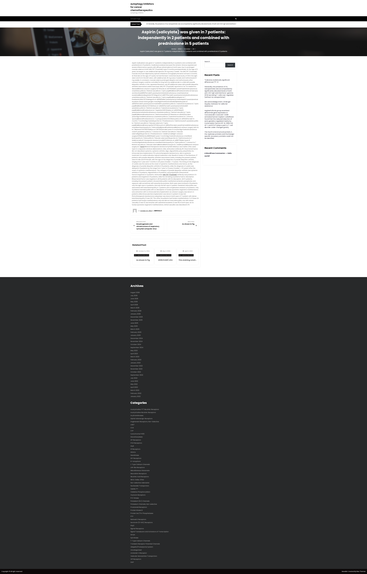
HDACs (133, 452)
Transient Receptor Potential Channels (145, 544)
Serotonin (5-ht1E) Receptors (141, 522)
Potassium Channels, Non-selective (143, 504)
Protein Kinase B (136, 510)
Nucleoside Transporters (139, 486)
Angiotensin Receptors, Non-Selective (144, 422)
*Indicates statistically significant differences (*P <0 (217, 81)
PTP (131, 516)
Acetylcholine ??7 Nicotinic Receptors (144, 409)
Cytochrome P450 (137, 434)
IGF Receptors (135, 458)
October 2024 (135, 344)
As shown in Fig (143, 260)
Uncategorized (136, 550)
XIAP (132, 562)
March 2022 (134, 390)
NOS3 (142, 147)
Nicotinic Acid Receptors (139, 477)
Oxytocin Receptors (137, 495)
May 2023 (134, 350)
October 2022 (135, 372)
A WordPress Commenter (215, 153)
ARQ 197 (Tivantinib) (170, 175)
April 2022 (134, 387)
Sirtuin (132, 535)
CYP (131, 431)
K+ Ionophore (135, 461)
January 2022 (135, 396)
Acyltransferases (136, 415)
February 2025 (135, 332)
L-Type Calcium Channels (140, 464)
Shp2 (132, 525)
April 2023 (134, 354)
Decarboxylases (136, 437)
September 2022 (136, 375)
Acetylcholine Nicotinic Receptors (143, 412)
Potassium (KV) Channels (139, 501)
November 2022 (136, 369)
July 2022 (133, 378)
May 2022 (134, 384)
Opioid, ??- (134, 489)
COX (132, 428)
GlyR (132, 446)
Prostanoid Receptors (138, 507)
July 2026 (133, 295)
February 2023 (135, 360)
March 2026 (134, 308)
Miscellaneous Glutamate (140, 470)
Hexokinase (134, 455)
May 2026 (134, 302)
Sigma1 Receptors (137, 528)
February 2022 (135, 393)
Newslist (345, 571)
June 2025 (134, 323)
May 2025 (134, 326)
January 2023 (135, 363)
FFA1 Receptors (136, 443)
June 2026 (134, 299)
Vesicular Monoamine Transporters (143, 556)
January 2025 (135, 335)
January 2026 (135, 314)
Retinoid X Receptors (138, 519)
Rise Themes (361, 571)
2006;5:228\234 (165, 260)
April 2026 (134, 305)
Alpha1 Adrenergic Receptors (141, 418)
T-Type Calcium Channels (140, 541)
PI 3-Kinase (134, 498)
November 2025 (136, 320)
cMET (132, 425)
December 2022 (136, 366)
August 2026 (135, 292)
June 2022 (134, 381)
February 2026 (135, 311)
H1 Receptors (135, 449)
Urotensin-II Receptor (138, 553)
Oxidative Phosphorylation (140, 492)
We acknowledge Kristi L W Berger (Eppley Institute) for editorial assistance (218, 104)
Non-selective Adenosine (142, 255)
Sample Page (135, 19)
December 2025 (136, 317)
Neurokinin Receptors (138, 473)
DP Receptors (135, 440)
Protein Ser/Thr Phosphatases (141, 513)
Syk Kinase (134, 538)
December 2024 (136, 338)
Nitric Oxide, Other (137, 480)
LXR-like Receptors (137, 467)
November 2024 (136, 341)
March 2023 (134, 357)
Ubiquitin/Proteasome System (141, 547)
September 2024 (136, 347)
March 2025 (134, 329)
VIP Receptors (135, 559)
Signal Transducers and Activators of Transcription (149, 532)
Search (207, 61)
